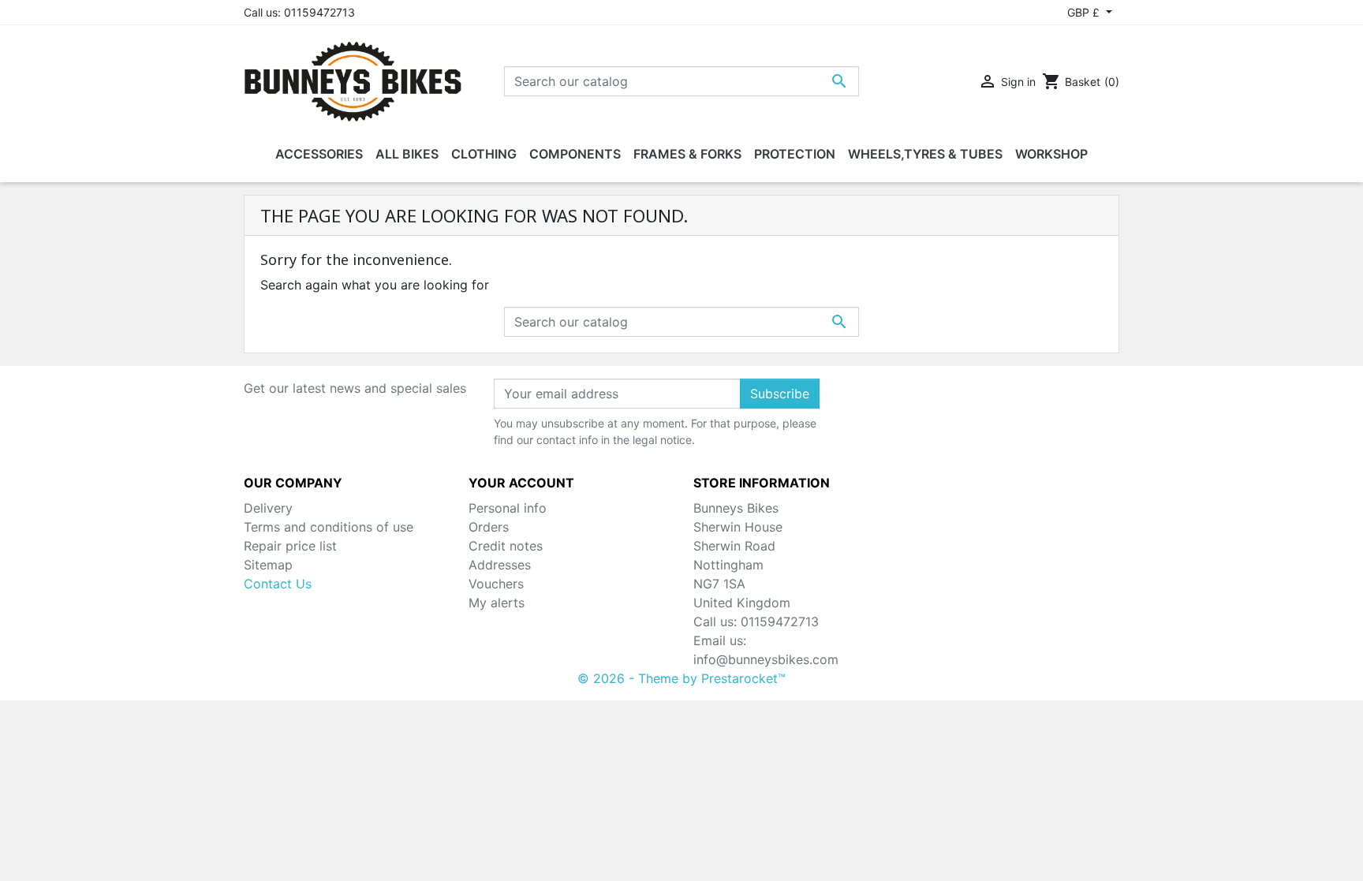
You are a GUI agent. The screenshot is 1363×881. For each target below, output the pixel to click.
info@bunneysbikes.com (765, 659)
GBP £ (1085, 12)
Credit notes (506, 546)
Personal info (508, 508)
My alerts (497, 602)
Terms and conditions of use (328, 527)
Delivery (268, 508)
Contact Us (278, 584)
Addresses (500, 565)
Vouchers (496, 584)
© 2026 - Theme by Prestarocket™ (681, 678)
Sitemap (268, 565)
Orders (489, 527)
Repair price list (290, 546)
